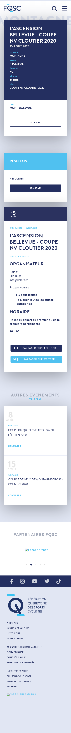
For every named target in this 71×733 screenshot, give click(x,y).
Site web (35, 122)
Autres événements (35, 395)
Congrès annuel (17, 657)
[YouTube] (34, 581)
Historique (13, 633)
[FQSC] (12, 8)
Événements (16, 228)
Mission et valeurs (18, 628)
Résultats (35, 188)
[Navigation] (64, 8)
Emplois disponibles (19, 681)
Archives (12, 686)
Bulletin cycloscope (19, 676)
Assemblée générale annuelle (24, 647)
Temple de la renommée (20, 662)
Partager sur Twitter (39, 359)
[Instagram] (22, 581)
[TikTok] (59, 581)
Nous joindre (15, 638)
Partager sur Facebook (39, 348)
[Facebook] (11, 581)
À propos (12, 623)
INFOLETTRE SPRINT (17, 671)
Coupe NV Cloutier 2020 (27, 88)
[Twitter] (47, 581)
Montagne (17, 56)
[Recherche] (54, 8)
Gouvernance (15, 652)
